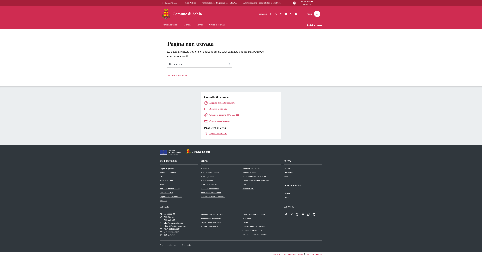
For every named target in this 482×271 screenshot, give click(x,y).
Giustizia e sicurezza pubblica (213, 196)
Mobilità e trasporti (250, 172)
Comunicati (288, 172)
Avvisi (286, 176)
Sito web (276, 254)
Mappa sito (186, 245)
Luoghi (287, 193)
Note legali (247, 218)
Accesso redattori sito (314, 254)
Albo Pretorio (190, 3)
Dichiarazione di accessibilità (254, 226)
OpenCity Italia (297, 254)
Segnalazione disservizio (211, 222)
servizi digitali (286, 254)
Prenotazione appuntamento (212, 218)
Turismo (246, 184)
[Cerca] (229, 64)
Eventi (286, 197)
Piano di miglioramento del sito (255, 234)
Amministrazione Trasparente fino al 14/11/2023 (262, 3)
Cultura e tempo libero (210, 188)
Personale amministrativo (169, 188)
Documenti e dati (166, 192)
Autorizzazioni (207, 180)
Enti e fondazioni (166, 180)
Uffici (162, 176)
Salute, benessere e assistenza (254, 176)
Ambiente (205, 168)
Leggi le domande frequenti (212, 214)
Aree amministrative (168, 172)
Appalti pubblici (207, 176)
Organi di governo (167, 168)
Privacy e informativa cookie (254, 214)
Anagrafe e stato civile (210, 172)
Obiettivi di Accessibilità (252, 230)
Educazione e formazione (211, 192)
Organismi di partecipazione (171, 196)
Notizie (287, 168)
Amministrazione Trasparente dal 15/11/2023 (219, 3)
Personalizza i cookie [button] (168, 245)
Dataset (245, 222)
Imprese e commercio (251, 168)
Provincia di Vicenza (169, 3)
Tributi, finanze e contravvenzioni (256, 180)
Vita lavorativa (248, 188)
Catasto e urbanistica (209, 184)
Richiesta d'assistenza (209, 226)
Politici (162, 184)
